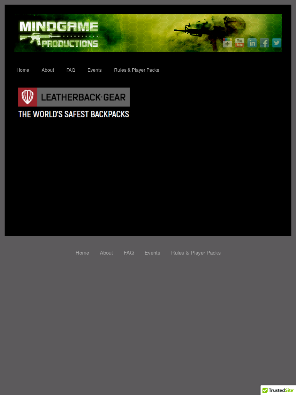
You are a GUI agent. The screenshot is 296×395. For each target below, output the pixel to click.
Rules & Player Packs (136, 69)
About (48, 69)
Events (94, 69)
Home (23, 69)
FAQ (70, 69)
